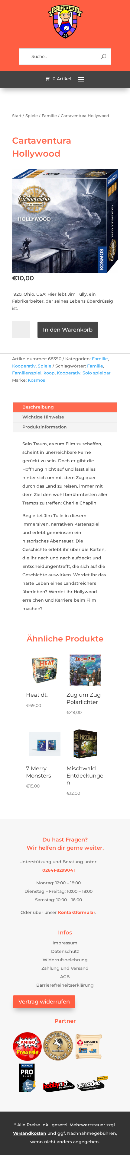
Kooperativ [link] (24, 366)
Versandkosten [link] (29, 1133)
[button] (81, 79)
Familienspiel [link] (26, 373)
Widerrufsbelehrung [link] (65, 959)
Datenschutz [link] (65, 951)
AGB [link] (65, 976)
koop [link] (49, 373)
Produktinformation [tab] (44, 427)
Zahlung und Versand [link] (65, 968)
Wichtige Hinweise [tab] (43, 417)
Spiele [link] (31, 115)
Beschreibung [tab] (38, 407)
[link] (65, 37)
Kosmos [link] (36, 380)
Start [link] (16, 115)
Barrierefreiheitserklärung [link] (65, 985)
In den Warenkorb (68, 329)
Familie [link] (49, 115)
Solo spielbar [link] (97, 373)
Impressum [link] (65, 943)
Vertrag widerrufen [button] (44, 1001)
